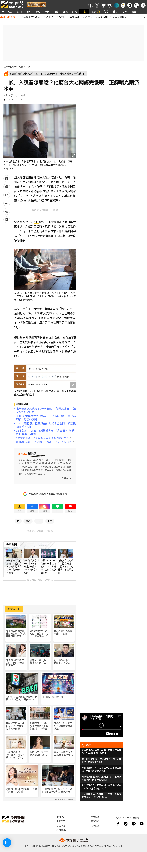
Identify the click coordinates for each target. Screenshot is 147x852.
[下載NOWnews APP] (129, 5)
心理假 (88, 17)
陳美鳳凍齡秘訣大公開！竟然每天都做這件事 (15, 663)
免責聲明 (60, 821)
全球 (65, 11)
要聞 (28, 11)
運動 (56, 11)
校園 (133, 11)
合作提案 (95, 825)
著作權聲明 (61, 830)
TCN (61, 17)
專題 (38, 11)
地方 (124, 11)
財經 (74, 11)
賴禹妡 (11, 95)
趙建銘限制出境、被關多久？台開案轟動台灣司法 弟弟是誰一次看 (63, 661)
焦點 (10, 11)
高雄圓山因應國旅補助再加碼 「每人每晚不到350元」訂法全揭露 (16, 634)
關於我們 (95, 821)
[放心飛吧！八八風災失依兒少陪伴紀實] (36, 4)
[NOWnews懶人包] (123, 5)
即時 (19, 11)
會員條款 (95, 817)
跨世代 (49, 17)
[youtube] (109, 5)
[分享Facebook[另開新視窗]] (6, 178)
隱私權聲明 (61, 825)
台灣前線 (74, 17)
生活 (84, 11)
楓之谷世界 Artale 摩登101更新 (63, 632)
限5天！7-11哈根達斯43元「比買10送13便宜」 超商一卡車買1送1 (22, 698)
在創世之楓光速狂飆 (52, 697)
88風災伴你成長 (31, 17)
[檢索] (136, 5)
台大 (39, 521)
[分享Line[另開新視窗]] (6, 187)
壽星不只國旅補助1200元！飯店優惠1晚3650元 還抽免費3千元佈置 (63, 753)
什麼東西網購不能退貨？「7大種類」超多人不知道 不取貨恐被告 (16, 726)
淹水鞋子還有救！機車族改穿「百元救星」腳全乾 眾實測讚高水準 (39, 661)
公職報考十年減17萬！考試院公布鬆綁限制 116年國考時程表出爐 (40, 726)
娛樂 (47, 11)
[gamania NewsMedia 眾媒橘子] (73, 840)
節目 (115, 11)
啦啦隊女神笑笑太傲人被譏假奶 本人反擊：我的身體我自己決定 (39, 753)
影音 (106, 11)
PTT (36, 222)
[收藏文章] (6, 219)
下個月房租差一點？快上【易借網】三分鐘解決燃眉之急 (57, 790)
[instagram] (97, 5)
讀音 (28, 521)
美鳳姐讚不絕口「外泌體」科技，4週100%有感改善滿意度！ (16, 755)
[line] (103, 5)
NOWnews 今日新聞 (13, 67)
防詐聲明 (60, 817)
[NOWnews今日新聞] (12, 4)
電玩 (93, 11)
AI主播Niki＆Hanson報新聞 (112, 17)
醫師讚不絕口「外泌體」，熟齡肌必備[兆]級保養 (21, 790)
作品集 (65, 478)
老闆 (50, 521)
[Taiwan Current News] (116, 5)
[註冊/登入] (143, 5)
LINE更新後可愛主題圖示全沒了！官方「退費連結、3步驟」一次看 (40, 634)
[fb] (90, 5)
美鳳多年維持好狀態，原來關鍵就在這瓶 (63, 726)
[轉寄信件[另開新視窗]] (6, 195)
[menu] (3, 11)
